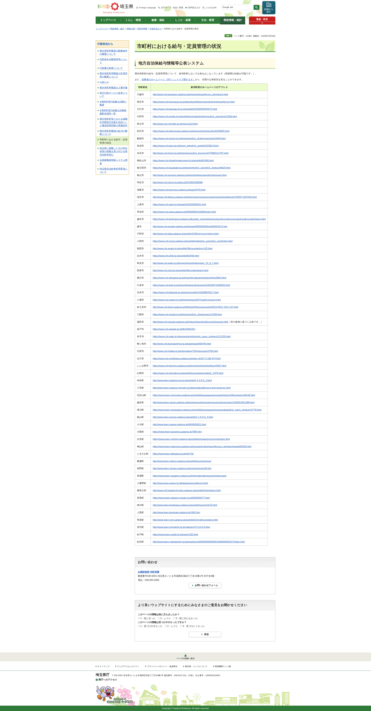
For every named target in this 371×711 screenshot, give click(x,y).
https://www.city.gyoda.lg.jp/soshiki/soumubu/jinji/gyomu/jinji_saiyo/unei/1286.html (195, 116)
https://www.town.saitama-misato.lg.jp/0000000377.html (181, 498)
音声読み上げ (194, 7)
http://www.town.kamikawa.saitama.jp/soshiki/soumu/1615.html (185, 505)
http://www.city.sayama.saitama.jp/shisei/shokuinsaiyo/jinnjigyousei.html (190, 175)
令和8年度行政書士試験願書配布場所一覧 (113, 112)
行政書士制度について (111, 68)
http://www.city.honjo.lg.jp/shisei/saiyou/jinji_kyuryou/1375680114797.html (191, 153)
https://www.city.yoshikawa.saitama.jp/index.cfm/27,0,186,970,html (187, 358)
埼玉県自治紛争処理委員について (113, 170)
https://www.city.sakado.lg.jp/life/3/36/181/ (174, 329)
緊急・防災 (262, 19)
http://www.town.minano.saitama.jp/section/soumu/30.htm (182, 468)
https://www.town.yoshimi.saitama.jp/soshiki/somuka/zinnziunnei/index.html (191, 439)
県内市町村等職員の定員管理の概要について (113, 75)
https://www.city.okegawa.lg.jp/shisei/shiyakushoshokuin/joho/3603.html (189, 278)
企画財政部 (143, 572)
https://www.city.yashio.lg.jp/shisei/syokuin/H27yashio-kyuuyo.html (187, 300)
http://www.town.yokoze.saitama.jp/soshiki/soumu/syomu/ (182, 461)
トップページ (102, 29)
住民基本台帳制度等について (113, 61)
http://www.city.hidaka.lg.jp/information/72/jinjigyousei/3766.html (185, 351)
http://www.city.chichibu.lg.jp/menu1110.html (175, 124)
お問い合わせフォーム (206, 585)
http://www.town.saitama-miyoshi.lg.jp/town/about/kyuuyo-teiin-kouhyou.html (192, 388)
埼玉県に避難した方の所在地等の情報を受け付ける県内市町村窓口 (113, 151)
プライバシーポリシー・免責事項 (162, 666)
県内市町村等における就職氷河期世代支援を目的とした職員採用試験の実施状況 (113, 122)
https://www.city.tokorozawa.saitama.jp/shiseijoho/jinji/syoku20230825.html (191, 131)
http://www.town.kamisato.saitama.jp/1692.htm (176, 512)
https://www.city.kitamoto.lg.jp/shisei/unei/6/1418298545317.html (186, 292)
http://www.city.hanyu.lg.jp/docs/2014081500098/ (178, 182)
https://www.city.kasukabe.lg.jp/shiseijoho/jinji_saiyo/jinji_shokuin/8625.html (191, 168)
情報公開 (131, 29)
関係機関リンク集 (223, 666)
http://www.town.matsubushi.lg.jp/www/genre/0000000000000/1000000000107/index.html (199, 542)
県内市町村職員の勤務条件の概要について (113, 52)
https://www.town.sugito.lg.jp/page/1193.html (175, 534)
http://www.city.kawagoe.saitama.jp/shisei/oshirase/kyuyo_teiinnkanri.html (190, 94)
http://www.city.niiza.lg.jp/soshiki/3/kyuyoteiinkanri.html (180, 270)
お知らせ (104, 82)
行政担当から (156, 29)
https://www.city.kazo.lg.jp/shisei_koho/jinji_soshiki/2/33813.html (186, 146)
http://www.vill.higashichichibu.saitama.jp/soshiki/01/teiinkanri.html (187, 490)
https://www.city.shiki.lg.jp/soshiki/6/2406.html (176, 256)
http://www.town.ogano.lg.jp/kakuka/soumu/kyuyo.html (180, 483)
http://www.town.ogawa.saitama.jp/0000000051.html (179, 424)
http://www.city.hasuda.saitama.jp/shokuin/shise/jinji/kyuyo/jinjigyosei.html (190, 322)
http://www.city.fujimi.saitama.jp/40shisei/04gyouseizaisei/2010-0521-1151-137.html (195, 307)
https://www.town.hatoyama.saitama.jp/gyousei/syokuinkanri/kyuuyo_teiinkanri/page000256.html (202, 446)
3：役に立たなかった (187, 618)
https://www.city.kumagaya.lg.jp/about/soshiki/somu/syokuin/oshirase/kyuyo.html (194, 102)
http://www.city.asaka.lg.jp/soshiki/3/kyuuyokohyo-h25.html (182, 248)
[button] (262, 23)
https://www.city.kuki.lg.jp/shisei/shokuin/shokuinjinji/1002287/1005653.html (191, 285)
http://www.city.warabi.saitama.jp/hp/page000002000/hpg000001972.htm (190, 226)
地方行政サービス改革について (113, 94)
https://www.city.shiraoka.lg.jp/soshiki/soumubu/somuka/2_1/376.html (188, 373)
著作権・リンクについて (196, 666)
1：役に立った (148, 618)
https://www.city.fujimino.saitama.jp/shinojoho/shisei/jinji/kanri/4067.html (189, 366)
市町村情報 (142, 29)
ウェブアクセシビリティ (128, 666)
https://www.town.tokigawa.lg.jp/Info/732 (173, 454)
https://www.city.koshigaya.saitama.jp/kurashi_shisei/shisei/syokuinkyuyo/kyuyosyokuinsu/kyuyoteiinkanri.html (209, 219)
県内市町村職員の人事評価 (113, 87)
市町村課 (154, 572)
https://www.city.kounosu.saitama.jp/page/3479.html (179, 190)
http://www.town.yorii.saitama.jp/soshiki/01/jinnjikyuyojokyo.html (185, 520)
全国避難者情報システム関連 (113, 162)
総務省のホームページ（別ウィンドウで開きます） (168, 79)
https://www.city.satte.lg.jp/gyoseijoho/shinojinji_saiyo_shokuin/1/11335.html (192, 336)
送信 (206, 634)
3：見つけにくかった (194, 626)
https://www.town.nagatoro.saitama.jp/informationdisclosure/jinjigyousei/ (189, 476)
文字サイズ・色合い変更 (172, 7)
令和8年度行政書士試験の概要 (113, 103)
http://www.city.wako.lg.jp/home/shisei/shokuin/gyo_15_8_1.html (185, 263)
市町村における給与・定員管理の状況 (113, 141)
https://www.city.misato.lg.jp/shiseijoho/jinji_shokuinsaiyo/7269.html (187, 314)
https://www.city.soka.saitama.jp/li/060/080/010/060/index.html (184, 212)
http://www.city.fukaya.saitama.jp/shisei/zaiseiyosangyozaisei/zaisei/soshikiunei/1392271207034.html (205, 197)
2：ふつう (165, 618)
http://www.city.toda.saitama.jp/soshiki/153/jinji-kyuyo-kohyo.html (186, 234)
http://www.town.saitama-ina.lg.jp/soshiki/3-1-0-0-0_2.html (182, 380)
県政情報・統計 (117, 29)
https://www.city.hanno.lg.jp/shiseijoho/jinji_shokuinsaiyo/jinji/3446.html (189, 138)
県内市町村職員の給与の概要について (113, 132)
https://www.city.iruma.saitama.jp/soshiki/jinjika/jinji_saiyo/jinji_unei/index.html (193, 241)
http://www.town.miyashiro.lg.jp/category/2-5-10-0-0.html (181, 527)
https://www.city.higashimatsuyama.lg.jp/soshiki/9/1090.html (183, 160)
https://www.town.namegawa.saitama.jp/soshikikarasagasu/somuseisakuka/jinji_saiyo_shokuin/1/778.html (207, 410)
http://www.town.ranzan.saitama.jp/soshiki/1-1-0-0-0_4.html (183, 417)
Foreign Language (147, 7)
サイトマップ (103, 666)
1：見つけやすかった (151, 626)
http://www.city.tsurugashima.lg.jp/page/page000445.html (182, 344)
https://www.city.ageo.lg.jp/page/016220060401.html (179, 204)
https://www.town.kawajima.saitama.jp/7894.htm (177, 432)
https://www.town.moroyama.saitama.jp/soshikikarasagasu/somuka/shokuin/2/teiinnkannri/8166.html (204, 395)
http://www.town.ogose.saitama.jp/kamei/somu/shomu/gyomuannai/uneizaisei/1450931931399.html (203, 402)
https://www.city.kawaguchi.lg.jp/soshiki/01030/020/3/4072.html (185, 109)
